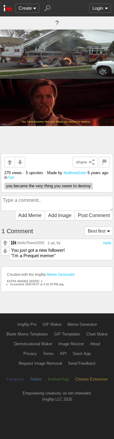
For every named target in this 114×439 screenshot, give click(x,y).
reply (107, 243)
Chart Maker (97, 334)
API (63, 353)
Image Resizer (71, 344)
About (95, 344)
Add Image (59, 215)
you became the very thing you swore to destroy (48, 186)
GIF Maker (52, 324)
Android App (58, 379)
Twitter (36, 379)
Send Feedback (82, 363)
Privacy (30, 353)
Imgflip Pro (26, 324)
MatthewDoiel (75, 173)
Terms (48, 353)
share (81, 162)
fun (11, 177)
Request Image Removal (40, 363)
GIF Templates (67, 334)
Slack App (82, 353)
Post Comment (94, 215)
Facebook (15, 379)
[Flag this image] (104, 162)
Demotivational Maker (33, 344)
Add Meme (30, 215)
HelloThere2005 (30, 243)
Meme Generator (61, 274)
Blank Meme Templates (27, 334)
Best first (96, 231)
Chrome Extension (91, 379)
